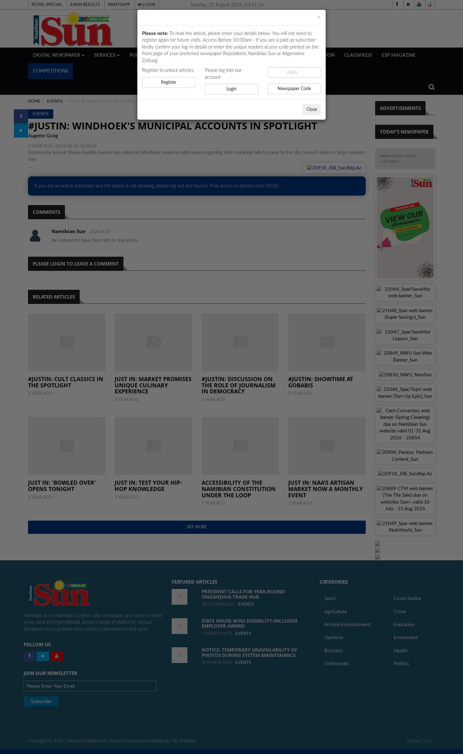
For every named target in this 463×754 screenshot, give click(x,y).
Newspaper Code (294, 89)
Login (231, 89)
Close (311, 109)
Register (168, 82)
